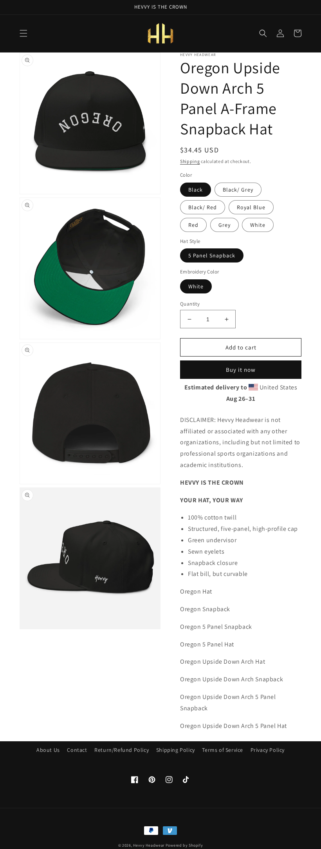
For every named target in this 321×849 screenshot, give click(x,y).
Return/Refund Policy (121, 749)
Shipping (190, 161)
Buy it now (241, 369)
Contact (77, 749)
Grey (224, 224)
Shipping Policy (175, 749)
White (257, 224)
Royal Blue (251, 207)
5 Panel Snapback (211, 255)
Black (195, 189)
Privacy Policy (268, 749)
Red (193, 224)
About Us (48, 749)
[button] (23, 33)
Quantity (190, 303)
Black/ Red (202, 207)
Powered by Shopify (184, 845)
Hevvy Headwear (148, 845)
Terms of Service (222, 749)
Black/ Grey (238, 189)
